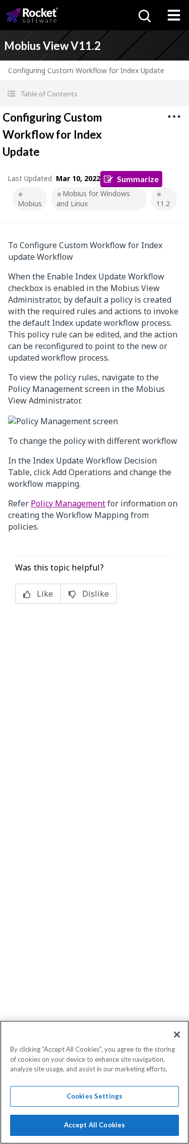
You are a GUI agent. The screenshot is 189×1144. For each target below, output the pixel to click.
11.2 (163, 203)
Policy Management (68, 503)
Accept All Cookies (94, 1125)
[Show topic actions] (174, 116)
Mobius (30, 203)
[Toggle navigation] (174, 15)
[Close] (177, 1034)
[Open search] (144, 15)
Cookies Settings (94, 1096)
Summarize (138, 179)
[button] (94, 93)
